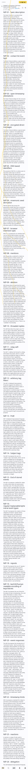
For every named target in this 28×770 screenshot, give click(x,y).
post (14, 768)
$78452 (4, 2)
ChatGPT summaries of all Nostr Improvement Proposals (11, 6)
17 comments (11, 8)
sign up (23, 2)
